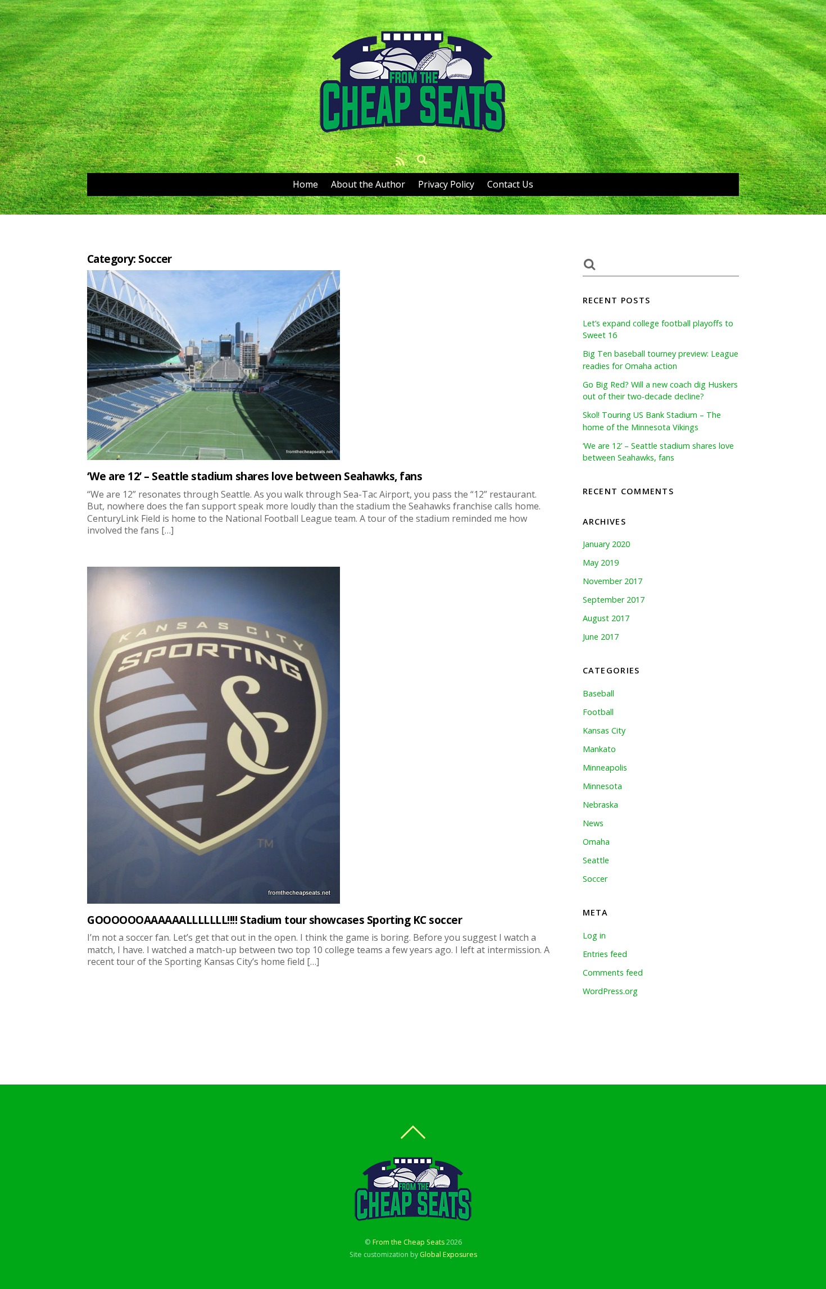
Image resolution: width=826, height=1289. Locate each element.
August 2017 (606, 618)
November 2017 (612, 581)
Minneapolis (605, 767)
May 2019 (601, 562)
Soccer (595, 878)
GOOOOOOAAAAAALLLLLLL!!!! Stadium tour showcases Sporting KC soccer (274, 919)
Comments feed (613, 972)
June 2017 (601, 636)
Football (598, 712)
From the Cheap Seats (408, 1242)
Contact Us (510, 184)
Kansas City (604, 730)
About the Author (368, 184)
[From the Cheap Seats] (413, 132)
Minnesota (602, 786)
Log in (594, 935)
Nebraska (600, 804)
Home (305, 184)
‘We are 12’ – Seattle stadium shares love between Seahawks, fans (254, 476)
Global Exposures (448, 1254)
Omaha (596, 841)
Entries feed (605, 954)
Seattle (596, 860)
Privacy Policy (446, 184)
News (593, 823)
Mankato (599, 749)
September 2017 (614, 599)
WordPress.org (610, 991)
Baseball (598, 693)
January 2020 (606, 544)
